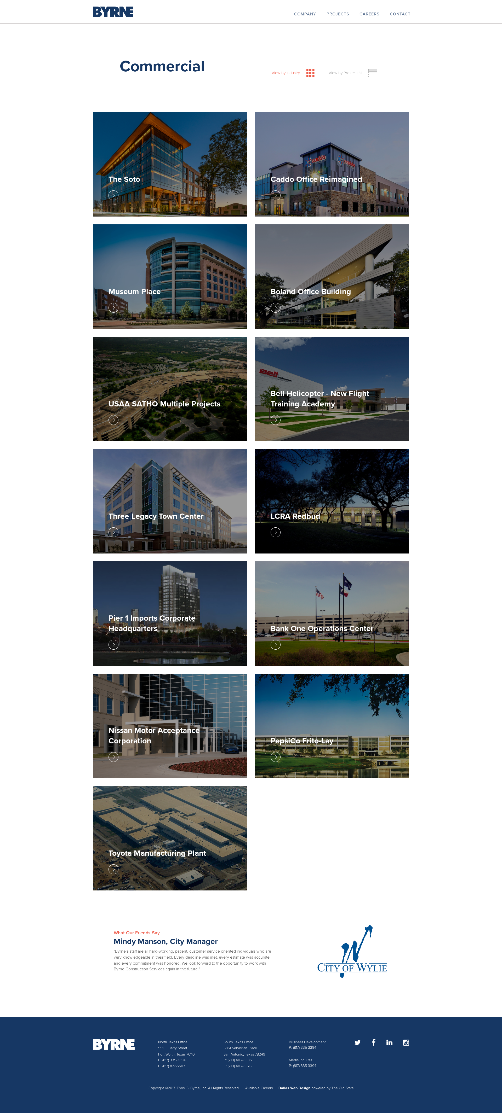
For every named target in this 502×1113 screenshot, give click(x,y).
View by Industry (286, 73)
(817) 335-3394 (174, 1060)
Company (305, 14)
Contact (400, 14)
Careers (369, 14)
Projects (338, 14)
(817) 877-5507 (173, 1066)
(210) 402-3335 (240, 1060)
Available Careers (259, 1088)
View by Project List (345, 73)
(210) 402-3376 (240, 1066)
